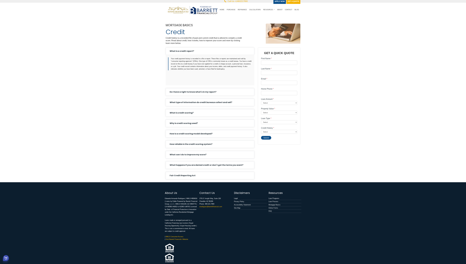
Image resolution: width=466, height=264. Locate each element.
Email (264, 79)
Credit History (267, 128)
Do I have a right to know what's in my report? (193, 92)
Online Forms (273, 208)
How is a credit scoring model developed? (191, 133)
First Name (266, 58)
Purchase (231, 10)
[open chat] (6, 258)
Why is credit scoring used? (184, 123)
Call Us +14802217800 (237, 1)
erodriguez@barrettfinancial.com (210, 207)
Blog (297, 10)
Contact (288, 10)
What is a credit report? (182, 51)
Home (222, 10)
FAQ (270, 211)
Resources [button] (268, 10)
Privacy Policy (239, 201)
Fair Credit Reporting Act (183, 175)
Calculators (255, 10)
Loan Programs (274, 198)
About (280, 10)
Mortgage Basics (274, 205)
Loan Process (273, 201)
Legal (236, 198)
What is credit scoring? (182, 112)
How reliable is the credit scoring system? (191, 144)
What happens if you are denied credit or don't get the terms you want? (206, 165)
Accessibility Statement (242, 205)
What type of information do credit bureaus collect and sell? (201, 102)
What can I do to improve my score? (188, 154)
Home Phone (267, 89)
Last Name (266, 69)
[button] (6, 258)
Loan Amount (267, 99)
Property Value (268, 109)
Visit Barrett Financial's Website (177, 239)
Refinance (242, 10)
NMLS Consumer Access (174, 237)
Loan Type (266, 118)
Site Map (237, 208)
